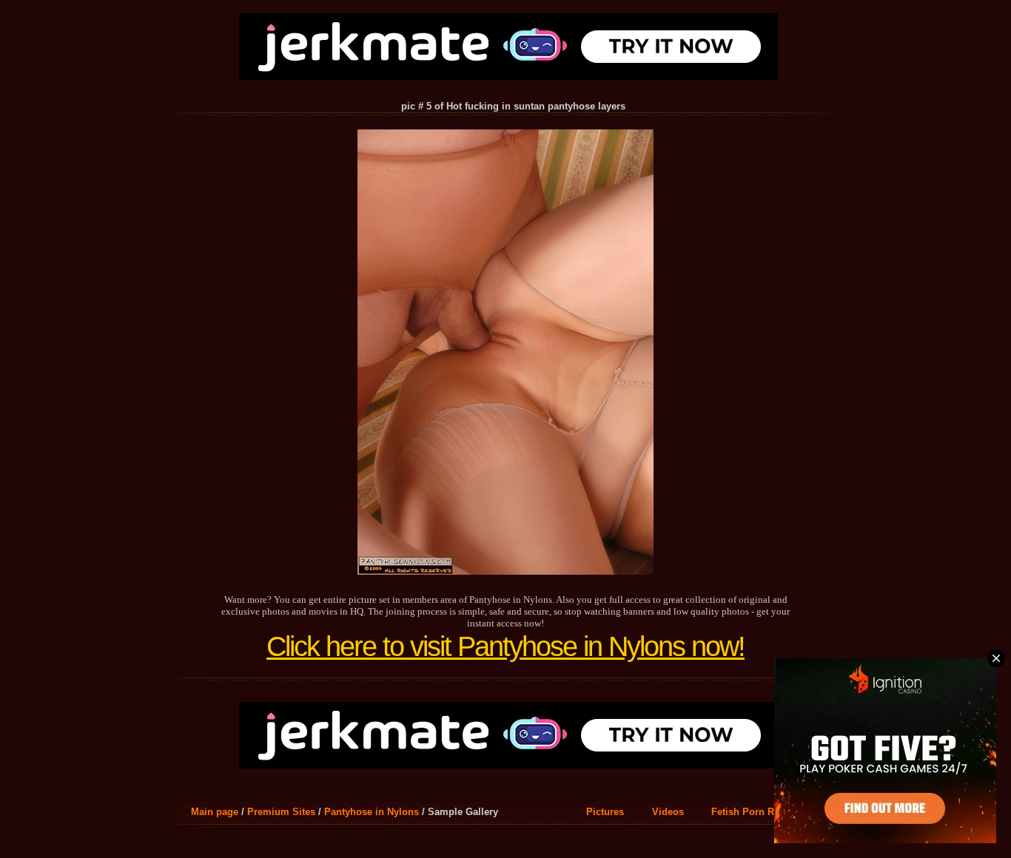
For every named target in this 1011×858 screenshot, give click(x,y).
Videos (668, 811)
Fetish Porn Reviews (758, 811)
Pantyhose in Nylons (371, 811)
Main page (214, 811)
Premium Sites (281, 811)
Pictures (605, 811)
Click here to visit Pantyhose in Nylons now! (505, 646)
